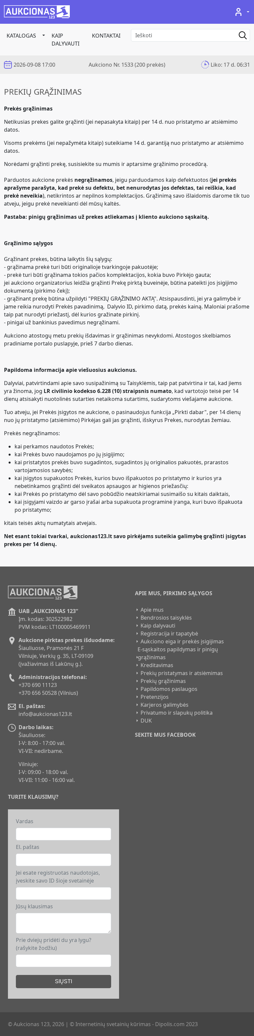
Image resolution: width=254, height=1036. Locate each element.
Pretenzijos (155, 696)
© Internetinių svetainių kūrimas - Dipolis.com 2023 (134, 1024)
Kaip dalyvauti (65, 39)
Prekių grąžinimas (163, 681)
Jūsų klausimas (34, 906)
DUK (146, 720)
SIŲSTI (63, 981)
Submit (238, 35)
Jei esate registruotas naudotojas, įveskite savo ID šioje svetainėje (58, 876)
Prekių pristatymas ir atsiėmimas (182, 673)
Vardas (24, 821)
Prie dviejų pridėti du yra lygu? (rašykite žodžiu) (53, 944)
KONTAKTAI (106, 35)
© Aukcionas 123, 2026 (36, 1024)
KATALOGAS (21, 35)
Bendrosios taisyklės (166, 617)
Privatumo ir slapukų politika (177, 712)
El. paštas (27, 847)
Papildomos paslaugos (169, 689)
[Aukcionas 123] (37, 11)
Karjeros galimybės (165, 704)
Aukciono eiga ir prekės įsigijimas (182, 641)
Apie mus (152, 609)
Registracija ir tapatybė (169, 633)
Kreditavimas (157, 665)
